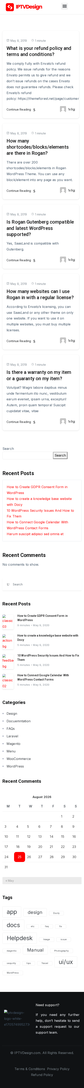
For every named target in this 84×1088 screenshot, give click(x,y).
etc (32, 926)
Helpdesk (20, 938)
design (35, 912)
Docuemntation (19, 721)
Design (12, 713)
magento (12, 951)
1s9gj (71, 109)
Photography (61, 951)
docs (13, 925)
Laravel (12, 736)
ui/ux (66, 961)
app (12, 911)
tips (29, 963)
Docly (56, 913)
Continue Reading (19, 109)
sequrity (11, 963)
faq (47, 926)
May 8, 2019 (18, 40)
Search (8, 449)
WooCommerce (19, 759)
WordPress (15, 766)
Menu (11, 751)
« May (10, 880)
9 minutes (23, 625)
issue (64, 939)
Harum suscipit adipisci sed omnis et (35, 534)
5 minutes (23, 645)
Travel (44, 963)
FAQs (11, 729)
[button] (64, 6)
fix (60, 926)
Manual (35, 950)
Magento (13, 744)
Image (46, 939)
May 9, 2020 (41, 625)
